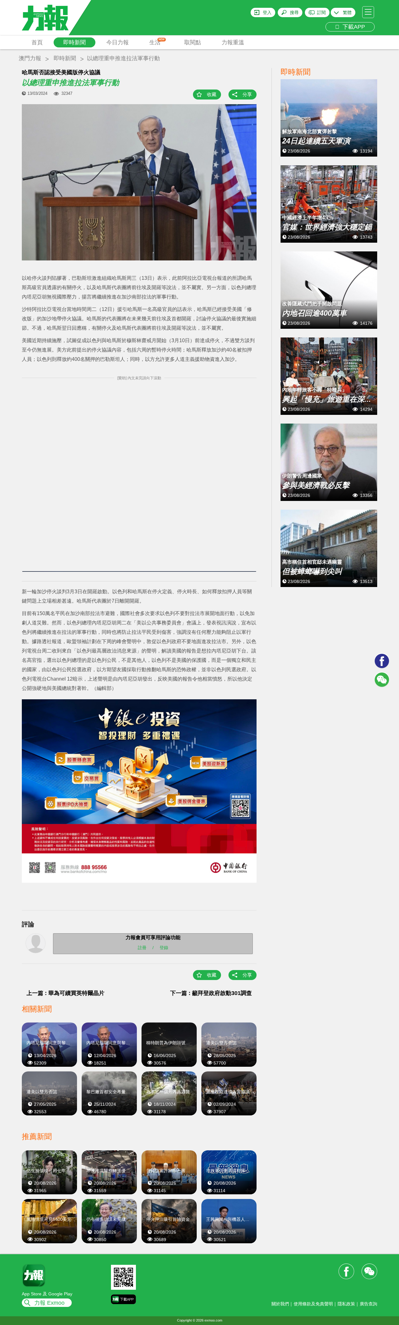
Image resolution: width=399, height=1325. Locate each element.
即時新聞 (74, 42)
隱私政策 (346, 1303)
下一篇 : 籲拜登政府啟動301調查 (211, 993)
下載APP (352, 27)
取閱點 (192, 42)
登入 (267, 12)
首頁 (37, 42)
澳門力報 (30, 58)
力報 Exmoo (49, 1303)
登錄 (164, 947)
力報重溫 (233, 42)
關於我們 (280, 1303)
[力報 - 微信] (382, 679)
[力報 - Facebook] (382, 661)
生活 (157, 42)
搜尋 (294, 12)
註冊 (142, 947)
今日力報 (117, 42)
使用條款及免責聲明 (313, 1303)
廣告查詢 (368, 1303)
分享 (247, 94)
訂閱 (321, 12)
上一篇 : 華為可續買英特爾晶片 (65, 993)
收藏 (211, 94)
